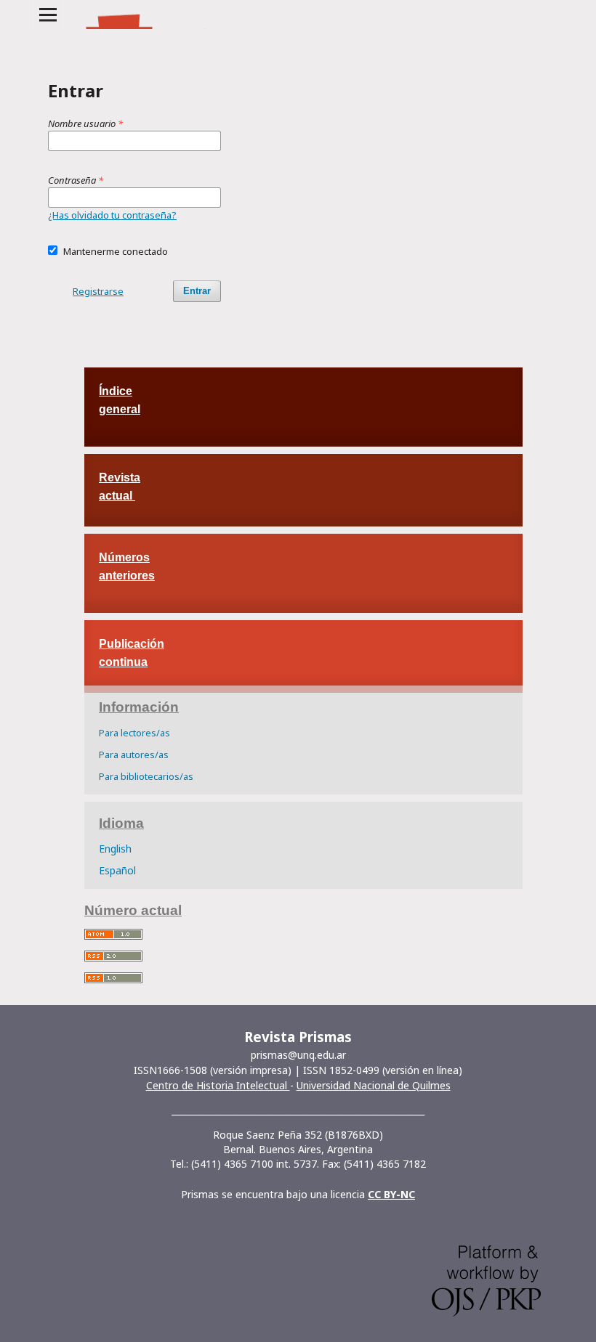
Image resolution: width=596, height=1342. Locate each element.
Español (117, 870)
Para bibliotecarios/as (146, 776)
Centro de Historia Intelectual (218, 1085)
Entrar (197, 290)
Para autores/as (134, 754)
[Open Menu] (48, 14)
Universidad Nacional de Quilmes (374, 1085)
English (115, 848)
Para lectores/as (134, 732)
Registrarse (98, 291)
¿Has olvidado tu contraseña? (112, 214)
